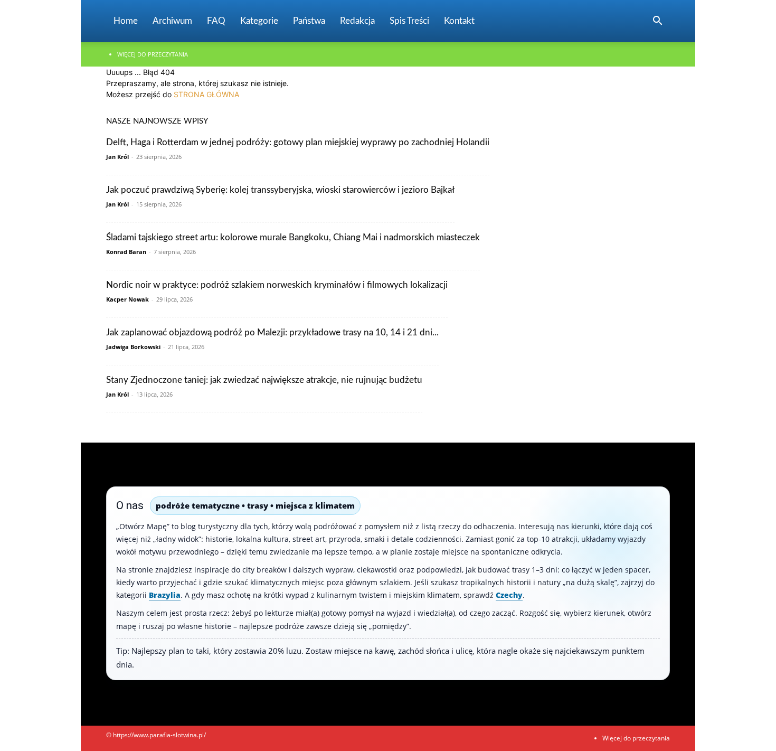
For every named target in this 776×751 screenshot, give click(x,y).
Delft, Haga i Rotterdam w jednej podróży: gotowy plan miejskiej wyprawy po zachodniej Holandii (297, 142)
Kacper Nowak (127, 299)
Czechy (509, 595)
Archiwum (172, 20)
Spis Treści (409, 20)
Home (125, 20)
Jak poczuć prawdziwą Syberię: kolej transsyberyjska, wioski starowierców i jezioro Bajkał (280, 189)
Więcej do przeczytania (152, 54)
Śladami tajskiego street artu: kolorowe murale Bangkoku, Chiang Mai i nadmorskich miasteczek (293, 237)
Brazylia (165, 595)
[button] (657, 22)
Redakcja (357, 20)
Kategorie (259, 20)
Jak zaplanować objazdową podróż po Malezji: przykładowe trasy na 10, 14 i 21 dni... (272, 332)
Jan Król (117, 157)
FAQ (216, 20)
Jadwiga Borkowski (133, 347)
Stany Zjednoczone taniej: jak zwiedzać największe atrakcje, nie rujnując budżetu (264, 380)
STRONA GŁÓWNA (206, 94)
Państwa (309, 20)
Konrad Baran (126, 252)
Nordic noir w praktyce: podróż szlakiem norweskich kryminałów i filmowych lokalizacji (277, 284)
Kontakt (459, 20)
